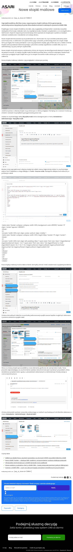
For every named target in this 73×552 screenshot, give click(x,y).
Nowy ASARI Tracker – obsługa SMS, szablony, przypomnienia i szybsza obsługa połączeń (35, 460)
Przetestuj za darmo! (53, 537)
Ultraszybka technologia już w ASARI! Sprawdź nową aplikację (26, 463)
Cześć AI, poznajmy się (37, 548)
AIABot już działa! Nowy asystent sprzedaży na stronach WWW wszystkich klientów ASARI (35, 458)
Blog (50, 6)
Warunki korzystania (20, 548)
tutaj (50, 501)
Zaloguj (66, 6)
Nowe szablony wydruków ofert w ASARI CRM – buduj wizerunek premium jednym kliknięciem (36, 465)
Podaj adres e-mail (15, 537)
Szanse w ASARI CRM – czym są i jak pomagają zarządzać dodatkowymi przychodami (34, 468)
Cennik (31, 6)
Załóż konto (65, 10)
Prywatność (63, 550)
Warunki (69, 550)
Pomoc (38, 6)
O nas (45, 6)
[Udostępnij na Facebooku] (65, 477)
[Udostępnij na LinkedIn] (68, 477)
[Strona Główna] (8, 6)
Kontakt (57, 6)
